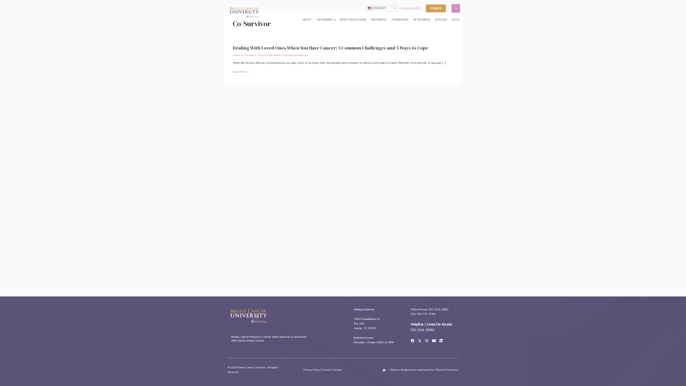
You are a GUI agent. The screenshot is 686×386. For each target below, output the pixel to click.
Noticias (441, 19)
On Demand (324, 19)
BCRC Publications (353, 19)
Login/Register (410, 8)
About (307, 19)
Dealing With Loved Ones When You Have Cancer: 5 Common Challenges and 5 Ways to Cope (330, 48)
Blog (455, 19)
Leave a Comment (244, 55)
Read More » (241, 72)
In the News (422, 19)
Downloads (400, 19)
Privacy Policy (312, 369)
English (379, 8)
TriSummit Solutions (446, 369)
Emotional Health (270, 55)
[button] (334, 20)
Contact (326, 369)
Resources (379, 19)
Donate (337, 369)
